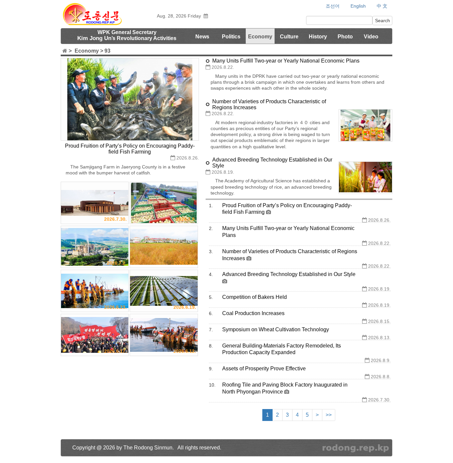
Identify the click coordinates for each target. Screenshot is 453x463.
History (318, 36)
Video (371, 36)
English (358, 6)
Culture (289, 36)
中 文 (382, 6)
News (202, 36)
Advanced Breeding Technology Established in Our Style (289, 274)
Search (382, 20)
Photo (345, 36)
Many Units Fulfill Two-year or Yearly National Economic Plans (285, 61)
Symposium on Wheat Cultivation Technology (275, 329)
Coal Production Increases (253, 313)
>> (329, 415)
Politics (231, 36)
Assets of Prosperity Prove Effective (264, 368)
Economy (260, 36)
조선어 (333, 6)
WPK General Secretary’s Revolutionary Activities (126, 35)
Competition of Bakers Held (254, 297)
